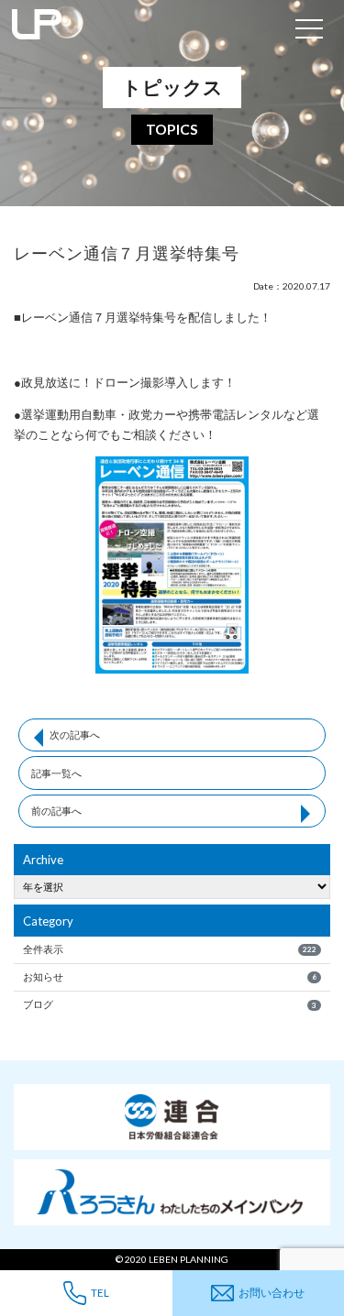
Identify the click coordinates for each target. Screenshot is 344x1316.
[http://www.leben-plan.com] (143, 28)
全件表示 (169, 949)
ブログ (169, 1004)
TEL (100, 1292)
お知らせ (169, 976)
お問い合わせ (272, 1292)
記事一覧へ (56, 773)
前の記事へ (56, 811)
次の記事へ (75, 734)
